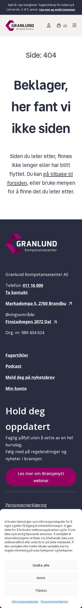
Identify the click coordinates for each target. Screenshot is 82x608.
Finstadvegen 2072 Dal (28, 321)
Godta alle (41, 565)
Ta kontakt (16, 292)
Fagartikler (16, 355)
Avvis (41, 577)
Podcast (13, 366)
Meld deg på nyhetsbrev (30, 377)
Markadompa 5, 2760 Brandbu (35, 303)
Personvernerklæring (54, 601)
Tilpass (41, 590)
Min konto (16, 388)
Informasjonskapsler (25, 601)
